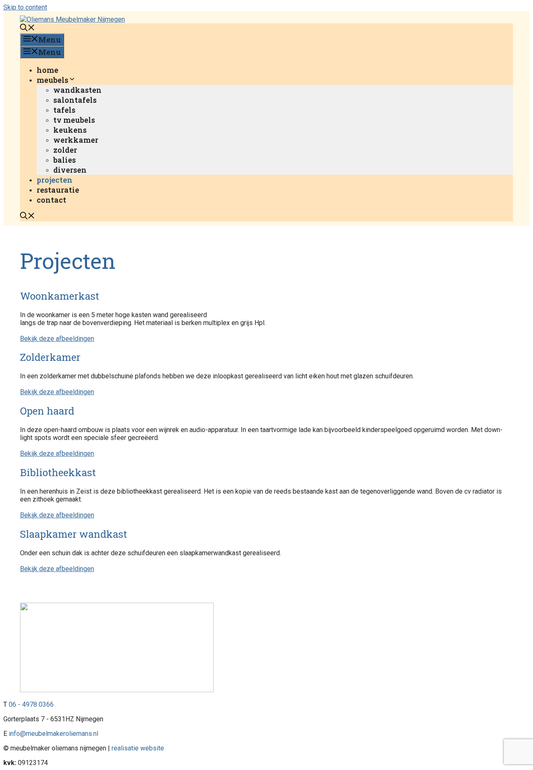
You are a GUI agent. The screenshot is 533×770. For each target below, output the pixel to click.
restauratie (58, 190)
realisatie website (138, 748)
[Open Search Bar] (27, 28)
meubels (52, 80)
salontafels (75, 100)
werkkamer (75, 140)
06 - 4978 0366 (31, 704)
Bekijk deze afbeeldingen (57, 339)
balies (64, 160)
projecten (54, 180)
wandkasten (77, 90)
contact (51, 200)
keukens (70, 130)
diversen (70, 170)
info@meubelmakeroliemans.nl (53, 734)
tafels (64, 110)
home (47, 70)
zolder (65, 150)
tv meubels (74, 120)
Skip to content (25, 7)
